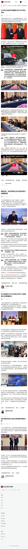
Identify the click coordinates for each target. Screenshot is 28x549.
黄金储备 (18, 180)
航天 (17, 407)
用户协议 (3, 515)
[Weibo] (10, 490)
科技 (2, 407)
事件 (15, 5)
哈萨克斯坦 (24, 180)
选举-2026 (5, 5)
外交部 (17, 473)
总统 (2, 180)
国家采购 (3, 526)
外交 (13, 473)
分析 (2, 502)
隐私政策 (3, 518)
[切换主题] (21, 2)
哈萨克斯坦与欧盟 (23, 283)
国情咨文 (19, 5)
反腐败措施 (3, 523)
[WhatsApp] (4, 15)
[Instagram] (2, 15)
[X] (12, 15)
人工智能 (22, 407)
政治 (2, 500)
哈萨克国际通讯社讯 (6, 427)
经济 (2, 505)
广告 (2, 539)
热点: (1, 6)
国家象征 (3, 521)
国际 (2, 508)
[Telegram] (7, 15)
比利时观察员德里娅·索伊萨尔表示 (12, 275)
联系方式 (3, 536)
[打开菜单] (26, 2)
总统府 (9, 5)
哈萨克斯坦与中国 (10, 180)
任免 (13, 5)
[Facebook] (9, 15)
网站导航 (3, 534)
